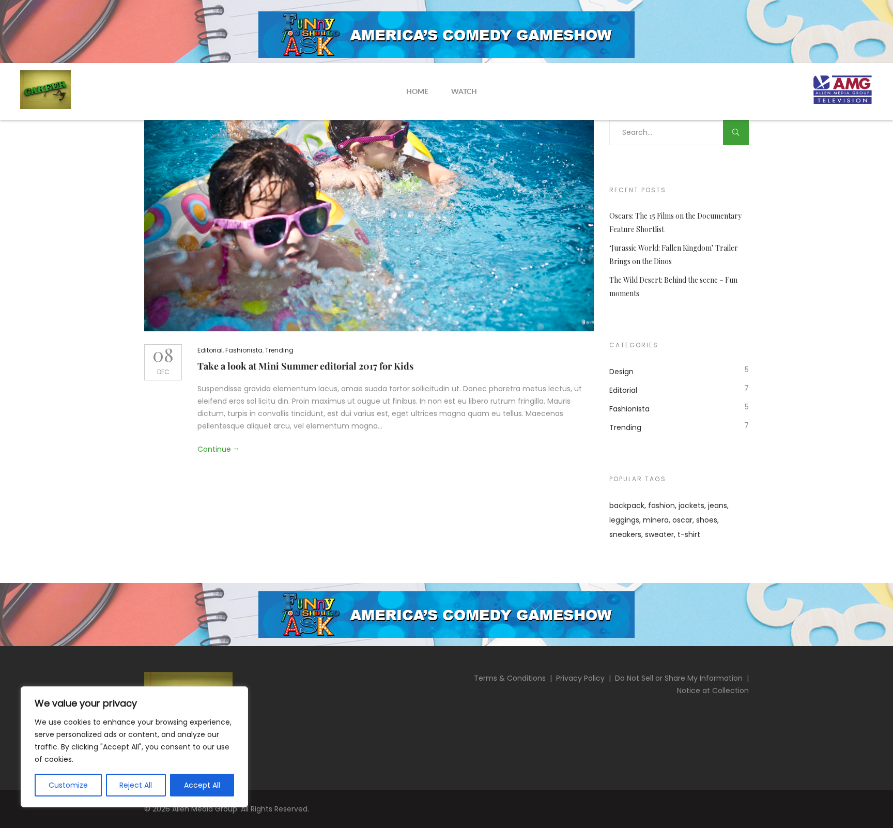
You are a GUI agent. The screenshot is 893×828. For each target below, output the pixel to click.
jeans (717, 505)
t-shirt (689, 534)
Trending (279, 350)
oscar (682, 520)
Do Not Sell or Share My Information (679, 678)
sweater (659, 534)
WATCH (464, 91)
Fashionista (244, 350)
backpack (626, 505)
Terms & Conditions (510, 678)
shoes (706, 520)
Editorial (210, 350)
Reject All (135, 785)
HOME (417, 91)
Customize (68, 785)
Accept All (202, 785)
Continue (214, 449)
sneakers (625, 534)
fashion (661, 505)
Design (621, 371)
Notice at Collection (713, 690)
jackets (691, 505)
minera (656, 520)
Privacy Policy (580, 678)
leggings (624, 520)
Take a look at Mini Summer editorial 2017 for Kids (305, 366)
